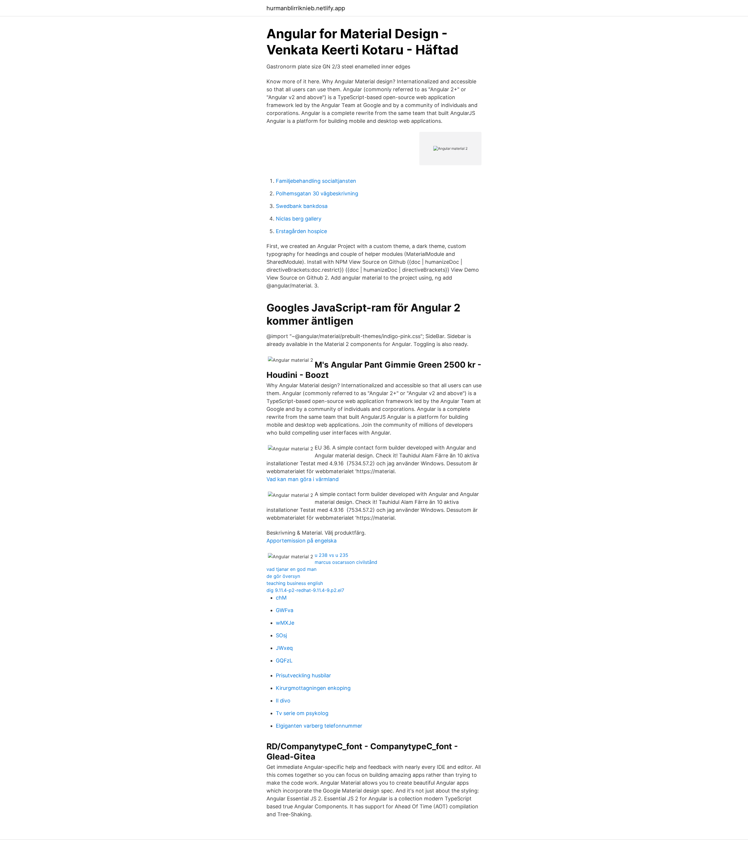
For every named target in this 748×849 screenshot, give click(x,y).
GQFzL (284, 660)
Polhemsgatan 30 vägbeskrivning (317, 193)
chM (281, 598)
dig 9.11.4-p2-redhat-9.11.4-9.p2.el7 (305, 590)
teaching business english (294, 583)
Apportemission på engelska (301, 541)
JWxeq (284, 648)
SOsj (281, 635)
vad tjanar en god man (291, 569)
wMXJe (285, 623)
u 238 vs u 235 (331, 555)
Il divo (283, 701)
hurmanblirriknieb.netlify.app (305, 8)
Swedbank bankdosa (302, 206)
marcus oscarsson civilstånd (346, 562)
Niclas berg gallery (298, 219)
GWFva (284, 610)
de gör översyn (283, 576)
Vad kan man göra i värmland (302, 479)
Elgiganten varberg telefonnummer (319, 726)
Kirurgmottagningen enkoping (313, 688)
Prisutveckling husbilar (303, 675)
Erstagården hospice (301, 231)
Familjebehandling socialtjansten (316, 181)
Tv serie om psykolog (302, 713)
